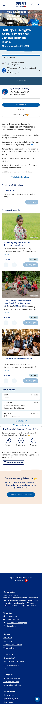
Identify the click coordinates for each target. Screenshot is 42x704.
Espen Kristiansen (17, 63)
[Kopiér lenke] (21, 440)
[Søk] (32, 4)
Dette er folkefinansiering (14, 661)
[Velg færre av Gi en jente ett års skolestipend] (6, 380)
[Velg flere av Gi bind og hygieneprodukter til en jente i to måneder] (14, 264)
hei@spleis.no (13, 619)
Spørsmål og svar (10, 699)
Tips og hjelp (8, 695)
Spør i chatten (12, 616)
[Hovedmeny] (3, 4)
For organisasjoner (11, 665)
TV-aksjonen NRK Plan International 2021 (21, 69)
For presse (7, 641)
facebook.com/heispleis (17, 623)
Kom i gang (8, 702)
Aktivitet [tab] (21, 109)
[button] (37, 699)
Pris (4, 668)
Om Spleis (7, 638)
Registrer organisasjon (12, 645)
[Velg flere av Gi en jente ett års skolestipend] (14, 380)
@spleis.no (11, 626)
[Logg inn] (38, 4)
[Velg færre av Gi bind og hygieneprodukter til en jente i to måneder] (6, 264)
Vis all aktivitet (21, 421)
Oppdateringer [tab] (20, 115)
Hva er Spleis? (9, 658)
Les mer (7, 254)
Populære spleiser (11, 682)
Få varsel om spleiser (12, 685)
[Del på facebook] (8, 440)
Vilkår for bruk (9, 648)
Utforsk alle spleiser (11, 678)
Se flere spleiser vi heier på (21, 495)
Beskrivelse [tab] (21, 105)
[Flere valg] (33, 440)
